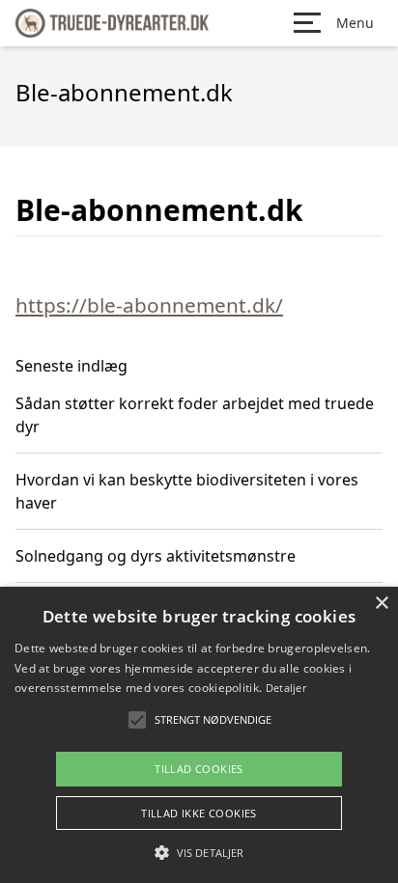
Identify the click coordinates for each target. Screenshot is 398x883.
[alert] (199, 735)
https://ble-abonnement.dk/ (149, 304)
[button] (199, 852)
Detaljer (286, 687)
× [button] (381, 603)
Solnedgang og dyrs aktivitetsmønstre (155, 555)
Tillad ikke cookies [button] (199, 813)
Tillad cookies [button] (199, 768)
